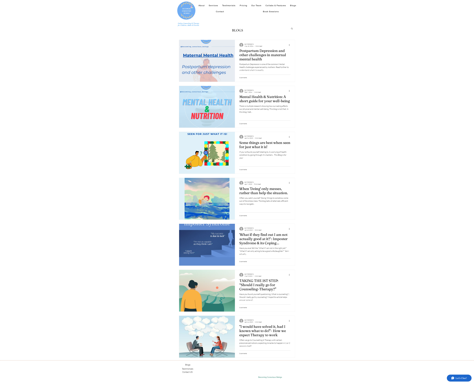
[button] (275, 5)
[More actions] (290, 44)
